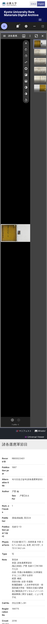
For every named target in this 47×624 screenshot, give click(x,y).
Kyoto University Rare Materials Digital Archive (21, 13)
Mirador (41, 431)
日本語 (33, 4)
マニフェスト (24, 431)
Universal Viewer (35, 437)
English (41, 4)
